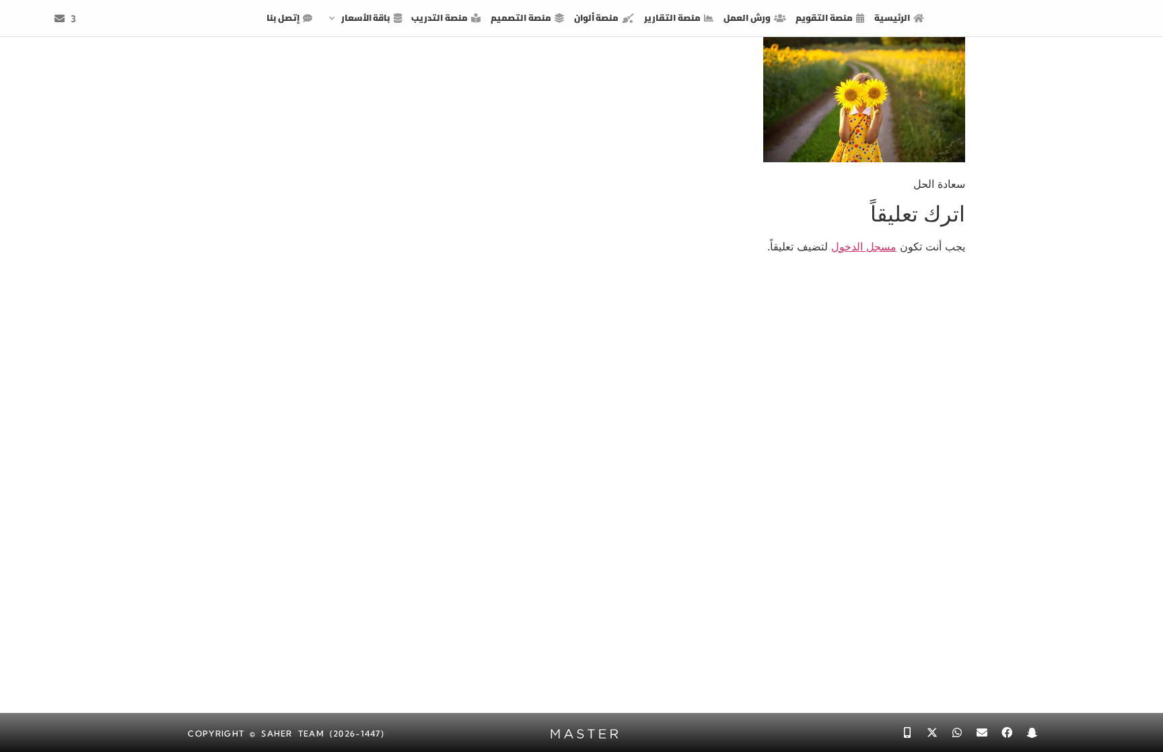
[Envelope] (982, 732)
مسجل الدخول (863, 246)
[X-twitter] (932, 732)
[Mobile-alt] (907, 732)
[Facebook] (1007, 732)
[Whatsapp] (957, 732)
